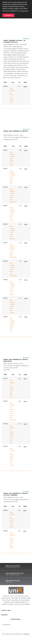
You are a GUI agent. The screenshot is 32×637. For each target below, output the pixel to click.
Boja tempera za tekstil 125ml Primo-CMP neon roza (12, 434)
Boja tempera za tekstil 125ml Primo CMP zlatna (12, 519)
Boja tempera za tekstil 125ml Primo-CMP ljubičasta (12, 232)
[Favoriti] (10, 86)
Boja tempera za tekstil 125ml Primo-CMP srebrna (12, 540)
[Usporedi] (13, 86)
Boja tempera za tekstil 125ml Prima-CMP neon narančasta (12, 411)
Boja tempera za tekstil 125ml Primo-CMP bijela (12, 158)
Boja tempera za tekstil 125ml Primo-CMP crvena (12, 214)
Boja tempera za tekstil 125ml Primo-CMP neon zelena (12, 457)
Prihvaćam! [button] (8, 15)
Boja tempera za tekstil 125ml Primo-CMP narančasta (12, 195)
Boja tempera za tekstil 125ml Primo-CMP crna (12, 325)
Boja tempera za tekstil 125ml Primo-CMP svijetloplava (12, 269)
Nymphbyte (26, 634)
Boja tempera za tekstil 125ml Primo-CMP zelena (12, 288)
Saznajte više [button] (24, 11)
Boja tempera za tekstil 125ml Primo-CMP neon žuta (12, 389)
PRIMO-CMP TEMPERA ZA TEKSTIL (15, 131)
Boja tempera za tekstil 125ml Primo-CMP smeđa (12, 306)
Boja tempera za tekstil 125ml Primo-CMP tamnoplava (12, 251)
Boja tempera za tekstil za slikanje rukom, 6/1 (12, 96)
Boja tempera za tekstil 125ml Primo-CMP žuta (12, 177)
